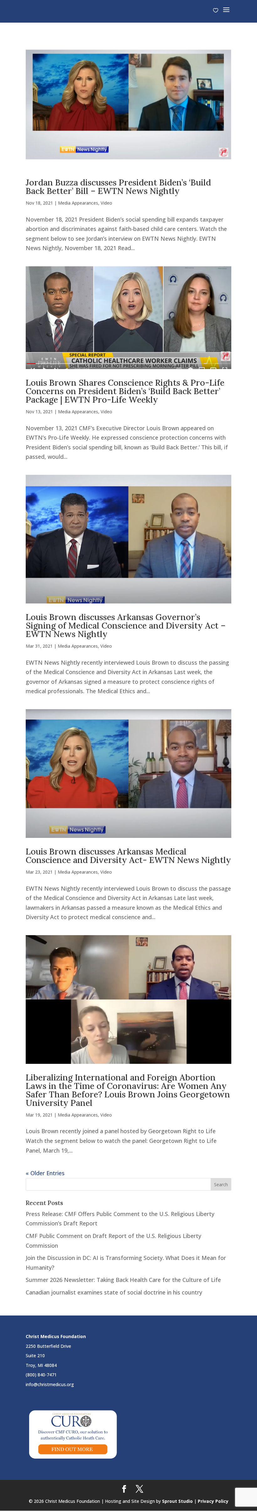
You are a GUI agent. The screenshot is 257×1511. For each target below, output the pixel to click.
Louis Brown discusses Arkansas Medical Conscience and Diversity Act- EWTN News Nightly (128, 855)
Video (106, 203)
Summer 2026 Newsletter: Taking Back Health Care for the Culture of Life (123, 1279)
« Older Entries (45, 1173)
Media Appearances (78, 203)
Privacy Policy (213, 1501)
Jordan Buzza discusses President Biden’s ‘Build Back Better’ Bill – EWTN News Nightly (118, 186)
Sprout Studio (177, 1501)
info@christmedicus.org (50, 1384)
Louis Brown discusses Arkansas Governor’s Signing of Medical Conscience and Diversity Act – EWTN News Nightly (126, 625)
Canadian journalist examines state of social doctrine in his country (114, 1292)
